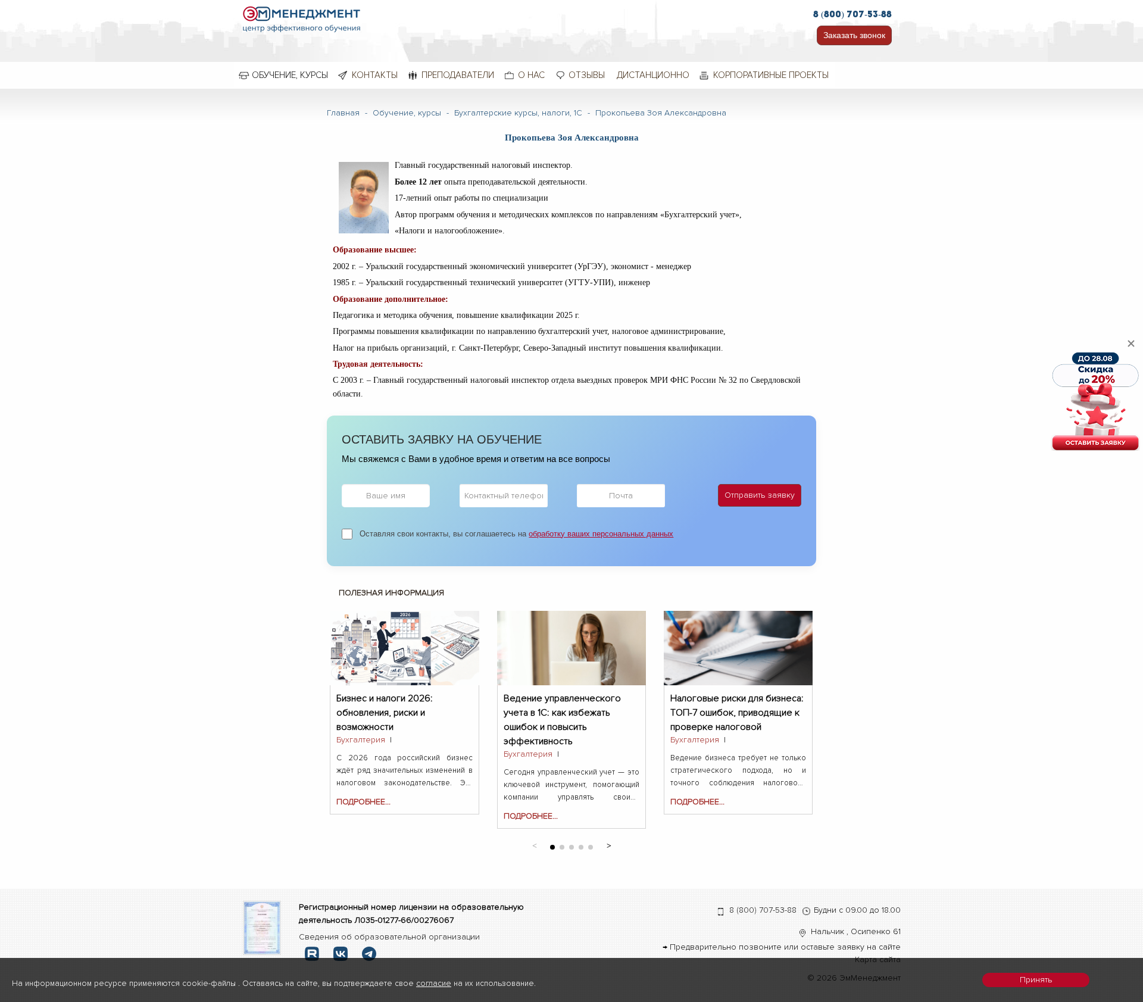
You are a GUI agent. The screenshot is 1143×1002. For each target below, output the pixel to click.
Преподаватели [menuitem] (457, 75)
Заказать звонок (854, 35)
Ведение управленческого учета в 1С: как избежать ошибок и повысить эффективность (562, 705)
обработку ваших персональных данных (601, 533)
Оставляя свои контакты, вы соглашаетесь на (516, 533)
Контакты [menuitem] (375, 75)
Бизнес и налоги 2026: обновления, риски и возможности (384, 705)
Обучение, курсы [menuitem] (290, 75)
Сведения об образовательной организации (389, 937)
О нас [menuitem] (531, 75)
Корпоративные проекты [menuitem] (771, 75)
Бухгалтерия (360, 740)
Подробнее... (363, 802)
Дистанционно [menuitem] (653, 75)
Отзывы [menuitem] (587, 75)
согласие (433, 983)
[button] (608, 845)
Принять (1036, 980)
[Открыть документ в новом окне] (262, 927)
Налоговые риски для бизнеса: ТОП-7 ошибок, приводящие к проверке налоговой (737, 705)
